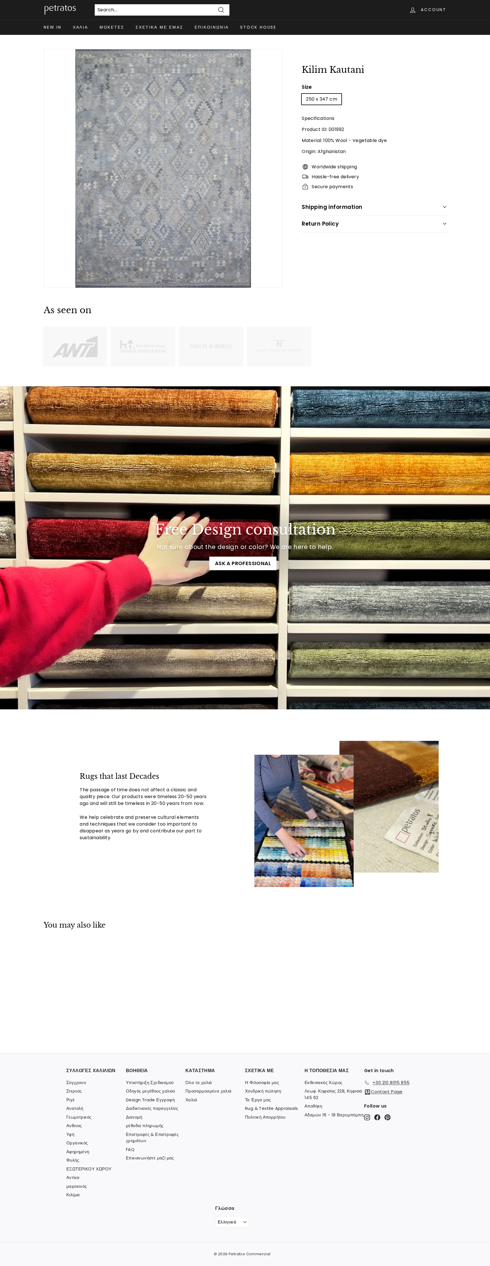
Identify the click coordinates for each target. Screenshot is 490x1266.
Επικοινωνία (212, 27)
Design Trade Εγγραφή (150, 1100)
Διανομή (134, 1117)
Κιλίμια (73, 1195)
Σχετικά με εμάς (159, 27)
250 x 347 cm (321, 99)
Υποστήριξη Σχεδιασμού (150, 1082)
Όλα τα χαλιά (198, 1082)
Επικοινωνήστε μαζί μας (150, 1158)
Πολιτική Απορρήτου (265, 1117)
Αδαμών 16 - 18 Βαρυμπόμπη (334, 1115)
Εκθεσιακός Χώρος (323, 1082)
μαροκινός (76, 1186)
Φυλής (72, 1160)
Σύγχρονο (76, 1082)
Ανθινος (74, 1126)
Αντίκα (72, 1177)
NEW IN (53, 27)
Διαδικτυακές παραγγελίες (152, 1108)
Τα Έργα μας (258, 1100)
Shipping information (332, 207)
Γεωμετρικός (78, 1117)
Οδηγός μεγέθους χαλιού (150, 1091)
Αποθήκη (313, 1106)
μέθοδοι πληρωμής (144, 1126)
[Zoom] (163, 168)
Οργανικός (77, 1143)
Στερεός (74, 1091)
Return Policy (320, 223)
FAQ (130, 1149)
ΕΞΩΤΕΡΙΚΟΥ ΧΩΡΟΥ (88, 1169)
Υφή (70, 1134)
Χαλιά (80, 27)
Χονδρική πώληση (263, 1091)
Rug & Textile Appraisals (271, 1108)
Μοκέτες (112, 27)
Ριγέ (70, 1100)
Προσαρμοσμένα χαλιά (208, 1091)
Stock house (258, 27)
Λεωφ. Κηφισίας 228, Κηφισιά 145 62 (333, 1094)
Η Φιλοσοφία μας (262, 1082)
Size (307, 86)
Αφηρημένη (77, 1152)
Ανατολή (74, 1108)
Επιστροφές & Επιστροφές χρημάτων (152, 1137)
